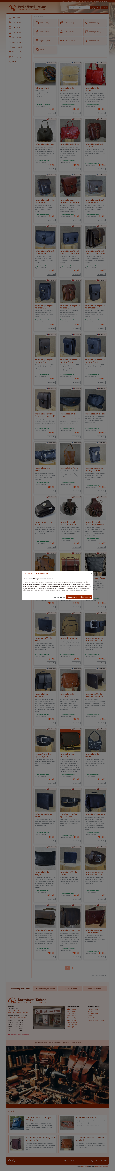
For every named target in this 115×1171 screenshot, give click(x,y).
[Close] (91, 573)
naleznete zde (82, 590)
